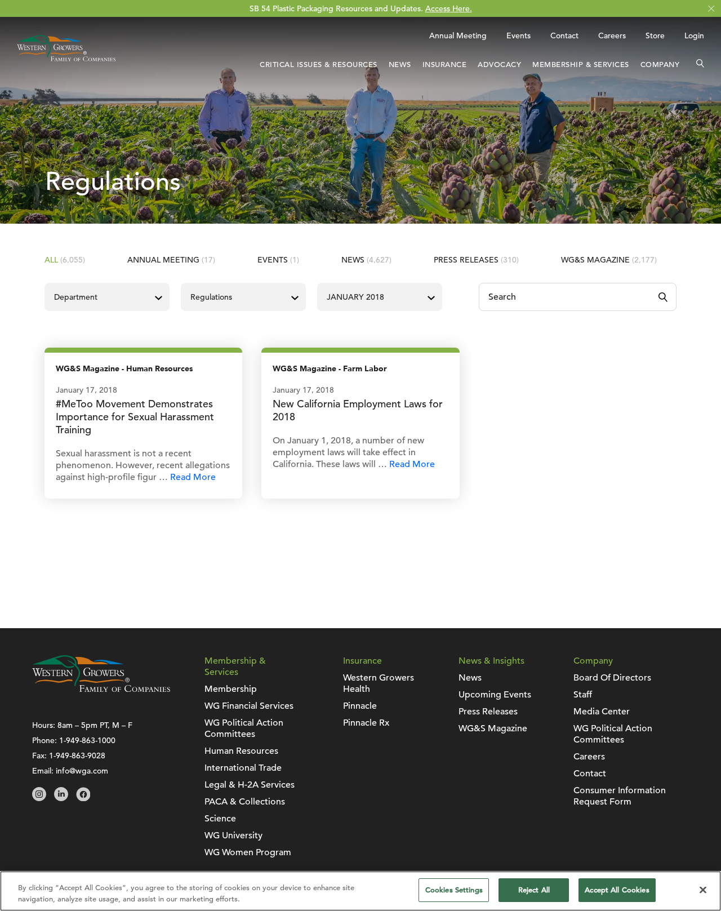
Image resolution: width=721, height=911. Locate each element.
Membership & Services (580, 64)
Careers (612, 35)
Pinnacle (360, 706)
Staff (582, 694)
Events (518, 35)
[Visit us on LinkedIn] (61, 798)
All (64, 260)
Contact (564, 35)
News (400, 64)
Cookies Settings (454, 890)
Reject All (534, 890)
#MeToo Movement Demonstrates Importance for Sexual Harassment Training (135, 416)
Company (660, 64)
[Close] (703, 889)
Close (711, 9)
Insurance (444, 64)
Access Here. (448, 8)
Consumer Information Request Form (619, 796)
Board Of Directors (612, 677)
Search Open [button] (700, 64)
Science (220, 818)
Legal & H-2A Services (249, 784)
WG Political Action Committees (243, 728)
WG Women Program (247, 852)
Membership (230, 689)
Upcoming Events (495, 694)
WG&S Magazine (609, 260)
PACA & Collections (244, 801)
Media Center (601, 711)
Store (655, 35)
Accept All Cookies (617, 890)
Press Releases (476, 260)
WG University (233, 835)
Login (694, 35)
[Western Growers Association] (66, 63)
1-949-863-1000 (87, 740)
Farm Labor (365, 368)
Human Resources (159, 368)
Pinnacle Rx (366, 722)
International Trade (243, 768)
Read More (193, 477)
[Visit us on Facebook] (83, 798)
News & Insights (491, 660)
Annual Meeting (458, 35)
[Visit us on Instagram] (39, 798)
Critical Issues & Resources (318, 64)
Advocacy (499, 64)
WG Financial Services (248, 706)
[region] (360, 891)
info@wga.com (82, 771)
